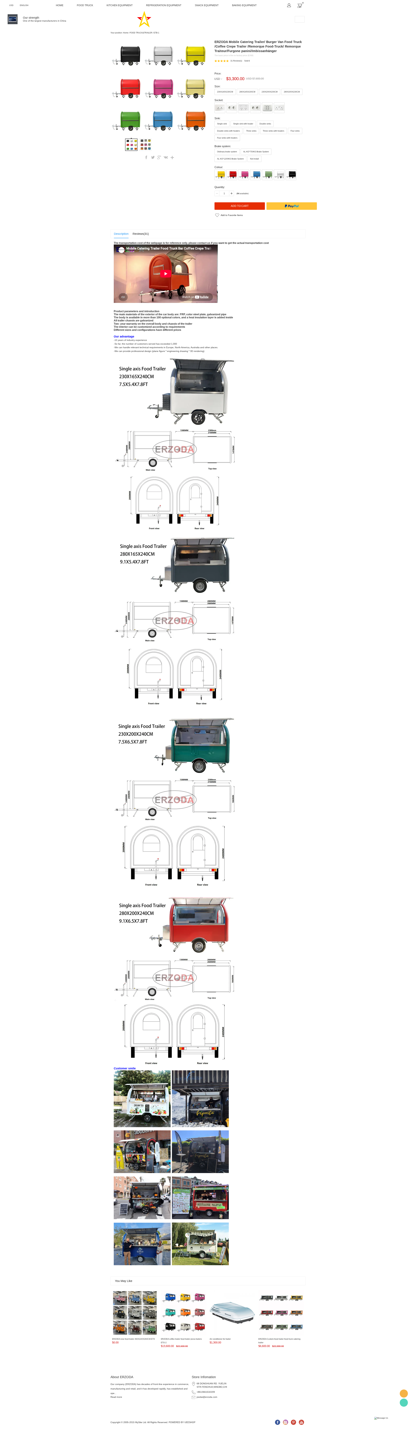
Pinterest (293, 1422)
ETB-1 (156, 33)
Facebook (277, 1422)
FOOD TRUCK (85, 5)
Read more (116, 1397)
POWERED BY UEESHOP (182, 1422)
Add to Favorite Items (232, 215)
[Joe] (404, 1393)
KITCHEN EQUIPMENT (120, 5)
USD (217, 79)
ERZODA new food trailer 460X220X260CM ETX (133, 1339)
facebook (146, 157)
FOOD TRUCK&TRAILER (141, 33)
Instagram (285, 1422)
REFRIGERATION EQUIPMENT (163, 5)
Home (59, 5)
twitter (153, 157)
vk (165, 157)
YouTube (301, 1422)
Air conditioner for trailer (220, 1339)
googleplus (159, 157)
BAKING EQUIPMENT (244, 5)
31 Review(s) (236, 61)
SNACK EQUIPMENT (207, 5)
